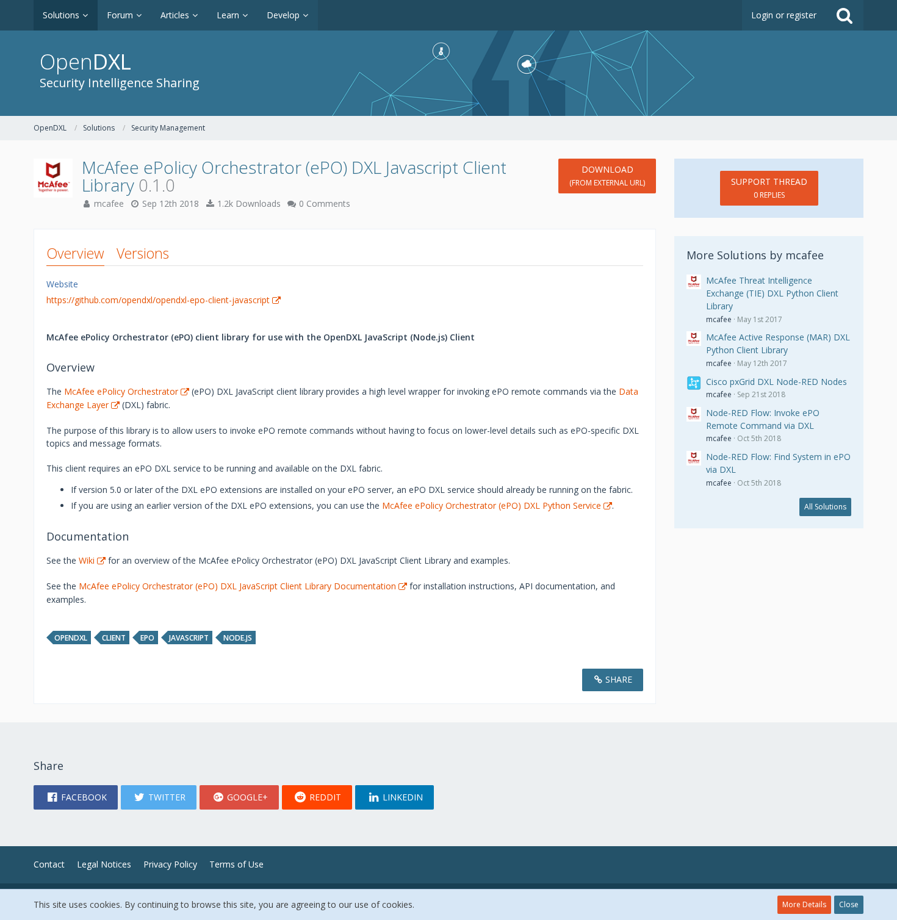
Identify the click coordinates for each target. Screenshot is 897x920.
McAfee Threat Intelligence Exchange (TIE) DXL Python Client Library (772, 293)
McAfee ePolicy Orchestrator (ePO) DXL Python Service (491, 505)
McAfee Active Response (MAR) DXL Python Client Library (778, 343)
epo (147, 638)
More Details (804, 904)
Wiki (87, 560)
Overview (75, 253)
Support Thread (769, 188)
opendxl (70, 638)
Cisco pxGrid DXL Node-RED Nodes (776, 381)
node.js (237, 638)
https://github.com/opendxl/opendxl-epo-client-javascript (158, 300)
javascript (189, 638)
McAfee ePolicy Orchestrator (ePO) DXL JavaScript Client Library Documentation (237, 586)
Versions (143, 253)
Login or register (783, 15)
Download (607, 176)
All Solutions (825, 506)
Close (849, 904)
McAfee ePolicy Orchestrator (121, 391)
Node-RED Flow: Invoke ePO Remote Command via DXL (763, 419)
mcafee (109, 203)
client (114, 638)
